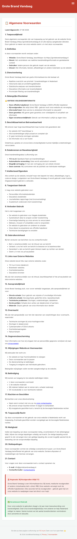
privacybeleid (13, 344)
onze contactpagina (44, 403)
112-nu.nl (42, 531)
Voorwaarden (52, 534)
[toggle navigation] (73, 3)
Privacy (44, 534)
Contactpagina (29, 470)
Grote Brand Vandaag (17, 6)
